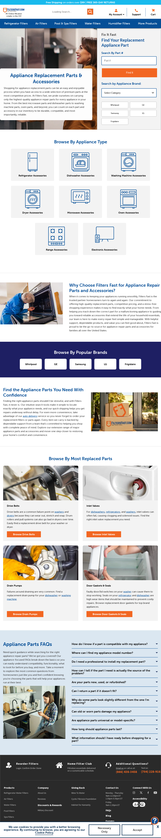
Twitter (141, 792)
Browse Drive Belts (24, 534)
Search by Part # (112, 53)
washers (59, 511)
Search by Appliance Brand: (121, 83)
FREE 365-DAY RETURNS (101, 2)
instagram (134, 792)
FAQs (108, 810)
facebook (148, 792)
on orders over (65, 2)
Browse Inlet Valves (104, 534)
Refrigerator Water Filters (16, 792)
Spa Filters (9, 816)
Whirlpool (115, 105)
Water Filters (10, 804)
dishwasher (51, 595)
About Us (42, 792)
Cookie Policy (44, 832)
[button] (158, 826)
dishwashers (98, 511)
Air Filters (8, 798)
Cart (153, 14)
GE (143, 105)
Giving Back (78, 787)
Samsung (115, 113)
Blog (108, 815)
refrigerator (124, 595)
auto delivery (30, 416)
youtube (155, 792)
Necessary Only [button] (104, 829)
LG (143, 113)
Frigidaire (115, 121)
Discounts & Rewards (50, 805)
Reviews (42, 798)
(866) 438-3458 (126, 771)
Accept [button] (137, 830)
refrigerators (113, 511)
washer (127, 591)
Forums (110, 821)
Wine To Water (78, 792)
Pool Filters (9, 810)
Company (43, 787)
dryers (10, 515)
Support (136, 14)
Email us (120, 768)
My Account (115, 14)
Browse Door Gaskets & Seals (109, 614)
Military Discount (45, 810)
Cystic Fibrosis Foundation (83, 798)
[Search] (90, 12)
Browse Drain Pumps (25, 614)
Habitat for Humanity (81, 804)
